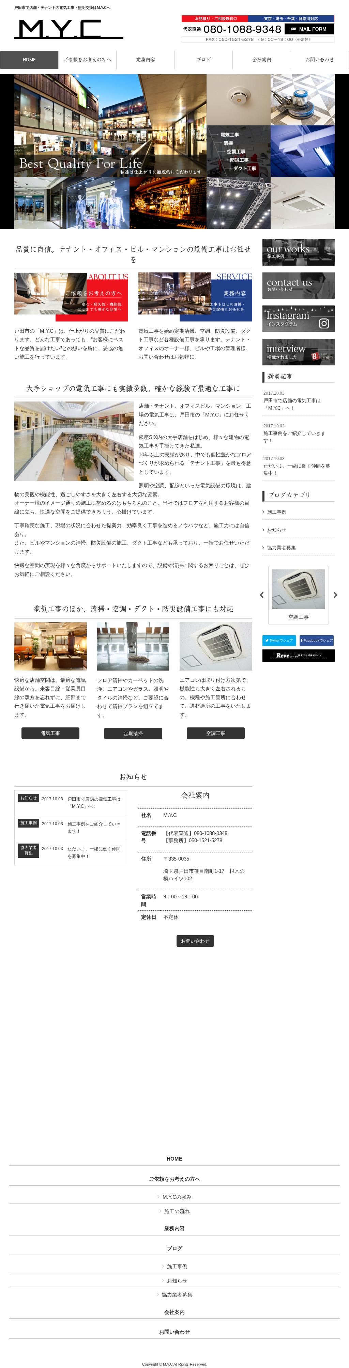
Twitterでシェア (281, 640)
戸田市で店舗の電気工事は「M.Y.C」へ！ (292, 400)
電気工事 (50, 733)
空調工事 (215, 733)
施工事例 (276, 512)
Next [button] (335, 595)
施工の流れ (177, 1211)
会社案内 (174, 1312)
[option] (299, 595)
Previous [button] (261, 595)
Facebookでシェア (318, 640)
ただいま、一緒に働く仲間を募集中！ (296, 466)
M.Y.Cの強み (177, 1197)
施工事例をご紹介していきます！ (294, 433)
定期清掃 (133, 733)
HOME (174, 1159)
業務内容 (174, 1228)
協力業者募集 (281, 547)
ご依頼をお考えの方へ (174, 1179)
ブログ (174, 1248)
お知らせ (276, 530)
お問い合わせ (195, 941)
